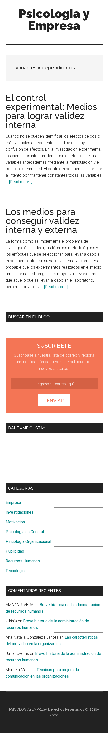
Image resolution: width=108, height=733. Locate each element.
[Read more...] (20, 181)
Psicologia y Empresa (54, 20)
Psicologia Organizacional (28, 541)
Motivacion (15, 522)
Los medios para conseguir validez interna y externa (42, 220)
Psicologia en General (25, 531)
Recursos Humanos (23, 561)
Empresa (13, 502)
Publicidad (15, 551)
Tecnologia (15, 570)
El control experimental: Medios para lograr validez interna (51, 111)
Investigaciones (20, 512)
